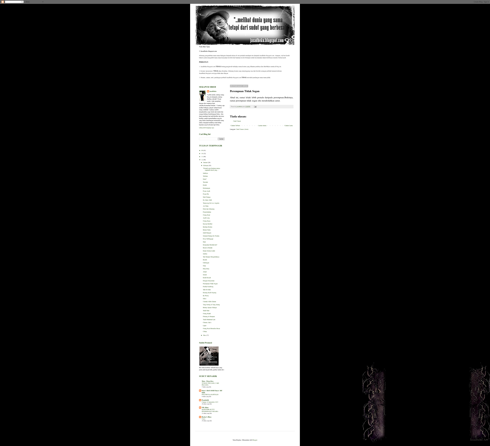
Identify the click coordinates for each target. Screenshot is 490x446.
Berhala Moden (207, 227)
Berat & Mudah (207, 248)
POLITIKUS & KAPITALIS (210, 394)
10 (202, 153)
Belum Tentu (207, 230)
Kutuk (205, 185)
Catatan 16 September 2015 (210, 402)
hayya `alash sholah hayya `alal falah (212, 391)
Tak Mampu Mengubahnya (211, 257)
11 (202, 156)
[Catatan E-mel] (255, 106)
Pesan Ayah (206, 191)
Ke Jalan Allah (207, 200)
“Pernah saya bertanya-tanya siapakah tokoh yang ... (211, 169)
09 (202, 150)
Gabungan (206, 263)
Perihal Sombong (208, 286)
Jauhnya (205, 173)
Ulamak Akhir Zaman (209, 301)
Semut (205, 275)
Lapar (204, 325)
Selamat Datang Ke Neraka (211, 236)
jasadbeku (213, 91)
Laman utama (262, 125)
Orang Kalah (207, 313)
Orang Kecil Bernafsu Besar (211, 328)
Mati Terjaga (206, 197)
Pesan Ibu (206, 194)
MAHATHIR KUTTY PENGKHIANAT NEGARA (210, 410)
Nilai (204, 266)
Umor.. (204, 419)
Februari (206, 165)
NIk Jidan (205, 407)
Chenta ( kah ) (207, 322)
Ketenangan (206, 188)
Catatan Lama (288, 125)
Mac (204, 335)
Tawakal (205, 182)
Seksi (204, 298)
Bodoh (205, 260)
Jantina (205, 254)
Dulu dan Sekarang (209, 209)
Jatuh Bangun (207, 233)
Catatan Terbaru (235, 125)
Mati (204, 242)
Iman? (205, 179)
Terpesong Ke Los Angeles (211, 203)
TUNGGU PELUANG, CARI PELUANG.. (210, 384)
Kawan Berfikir (207, 224)
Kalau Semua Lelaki (209, 251)
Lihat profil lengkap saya (206, 128)
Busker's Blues (206, 417)
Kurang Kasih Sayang (209, 292)
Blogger (254, 440)
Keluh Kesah (207, 278)
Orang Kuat (206, 215)
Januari (205, 162)
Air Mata (205, 206)
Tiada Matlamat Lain (209, 319)
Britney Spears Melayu (210, 307)
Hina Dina (206, 269)
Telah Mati (206, 310)
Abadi (205, 272)
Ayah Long (206, 218)
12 (202, 160)
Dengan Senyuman (208, 281)
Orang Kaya (206, 221)
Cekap (205, 331)
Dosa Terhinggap (208, 239)
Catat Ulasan (237, 121)
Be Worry (206, 296)
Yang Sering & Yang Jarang (211, 304)
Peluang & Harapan (209, 316)
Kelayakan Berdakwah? (210, 245)
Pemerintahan (207, 212)
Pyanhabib (205, 400)
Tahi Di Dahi (207, 290)
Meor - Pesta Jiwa (207, 381)
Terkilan (205, 176)
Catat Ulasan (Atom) (242, 129)
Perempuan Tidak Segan (210, 284)
